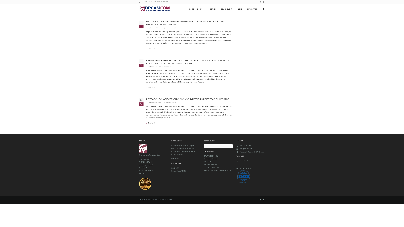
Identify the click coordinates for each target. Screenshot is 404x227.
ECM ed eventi (226, 9)
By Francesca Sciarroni (155, 28)
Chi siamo (201, 9)
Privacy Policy (175, 158)
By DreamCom (153, 66)
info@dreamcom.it (246, 149)
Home (191, 9)
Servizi (213, 9)
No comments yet (171, 28)
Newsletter (252, 9)
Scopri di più (151, 48)
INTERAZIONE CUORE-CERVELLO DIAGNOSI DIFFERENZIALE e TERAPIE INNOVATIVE (187, 99)
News (240, 9)
